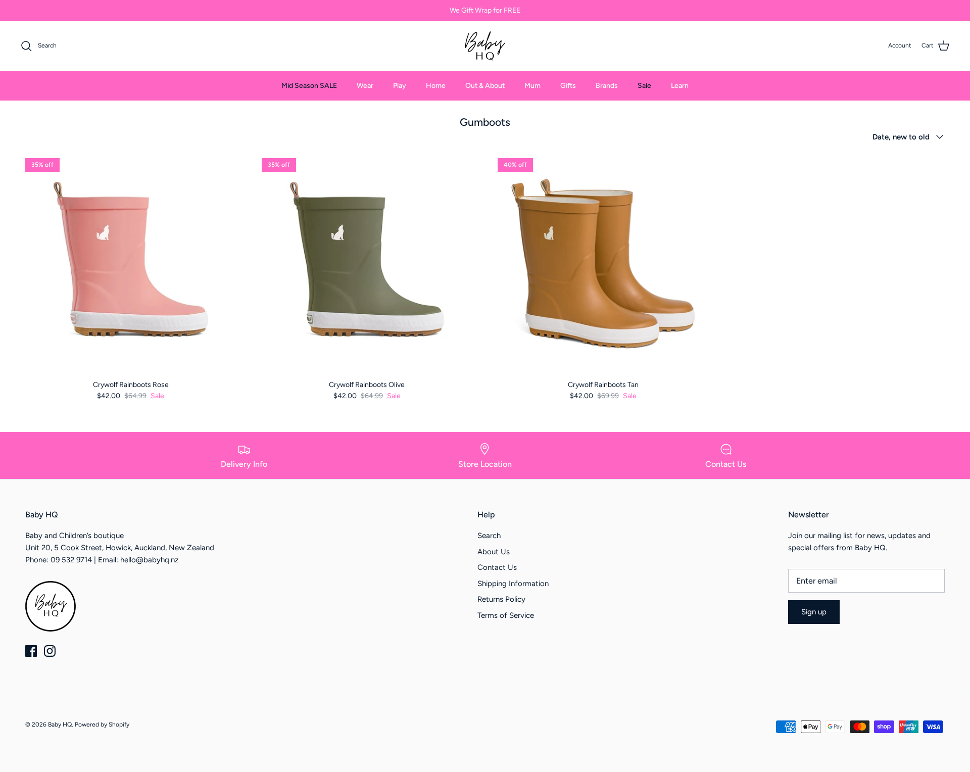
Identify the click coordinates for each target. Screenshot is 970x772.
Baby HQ (60, 724)
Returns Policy (501, 599)
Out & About (485, 85)
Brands (607, 85)
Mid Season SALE (309, 85)
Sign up (814, 611)
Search (489, 535)
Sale (644, 85)
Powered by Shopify (102, 724)
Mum (532, 85)
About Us (493, 551)
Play (399, 85)
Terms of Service (505, 615)
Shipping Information (513, 583)
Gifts (568, 85)
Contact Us (497, 567)
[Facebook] (31, 651)
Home (436, 85)
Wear (365, 85)
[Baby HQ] (485, 46)
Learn (680, 85)
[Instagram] (50, 651)
